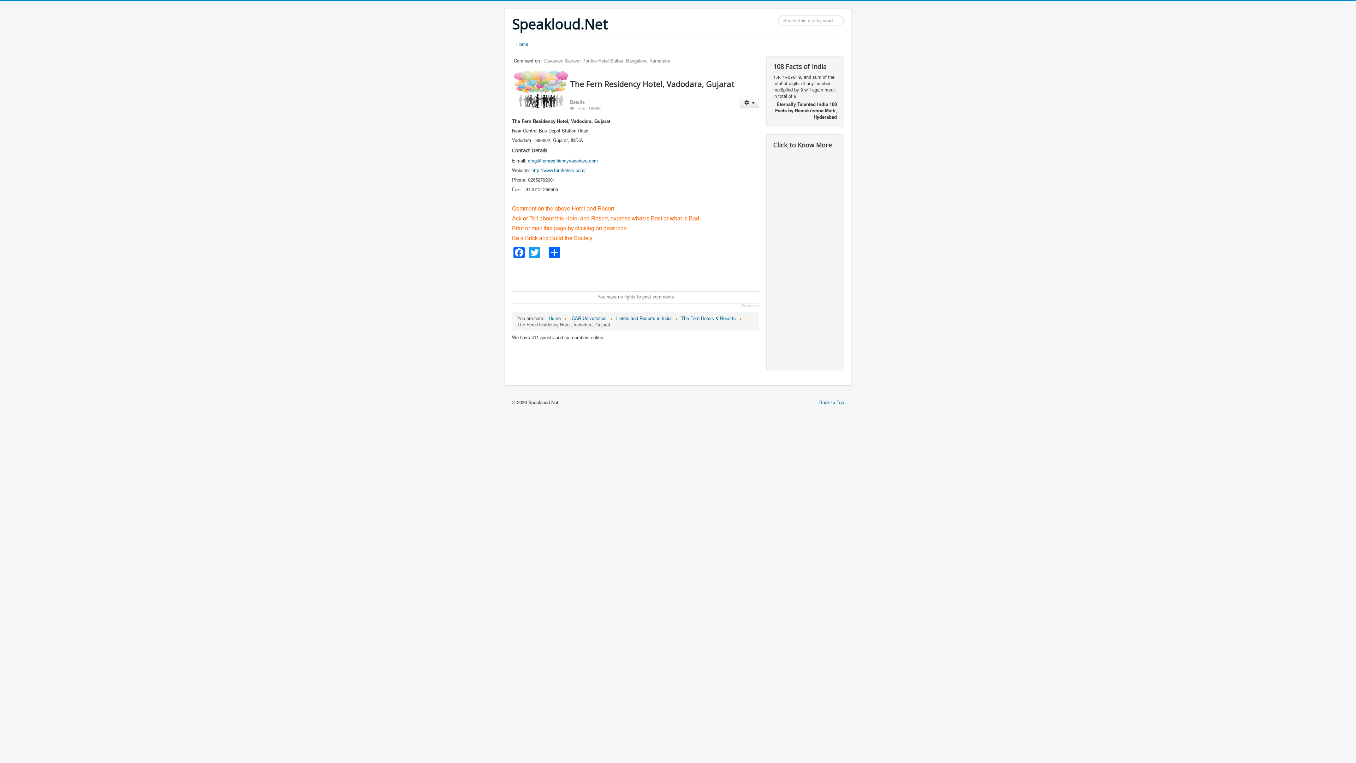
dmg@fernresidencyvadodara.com (563, 160)
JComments (750, 305)
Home (522, 44)
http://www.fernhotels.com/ (558, 170)
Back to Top (831, 402)
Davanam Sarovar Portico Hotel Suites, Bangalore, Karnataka (607, 60)
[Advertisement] (640, 274)
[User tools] (749, 103)
